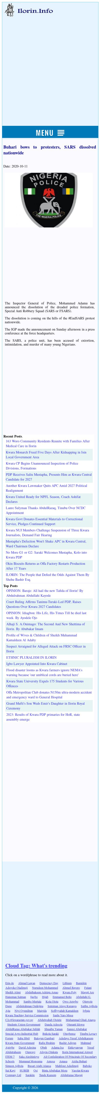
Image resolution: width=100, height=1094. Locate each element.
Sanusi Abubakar (77, 1029)
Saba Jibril (23, 1038)
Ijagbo (34, 997)
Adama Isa (57, 1047)
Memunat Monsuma (30, 1061)
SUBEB (24, 1070)
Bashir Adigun (67, 1043)
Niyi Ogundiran (24, 1010)
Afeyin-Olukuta (49, 1052)
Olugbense (69, 1033)
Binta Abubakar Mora (54, 1070)
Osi (35, 1070)
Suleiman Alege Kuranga (62, 1006)
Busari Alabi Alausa (39, 1066)
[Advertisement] (50, 66)
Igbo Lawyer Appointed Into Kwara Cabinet (36, 663)
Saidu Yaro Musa (63, 1015)
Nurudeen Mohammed (45, 987)
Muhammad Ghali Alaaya (80, 1020)
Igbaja (86, 1010)
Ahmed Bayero (71, 987)
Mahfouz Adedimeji (66, 1066)
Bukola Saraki (50, 1033)
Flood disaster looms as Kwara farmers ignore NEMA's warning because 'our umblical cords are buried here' (44, 672)
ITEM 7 (10, 1056)
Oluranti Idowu (75, 1024)
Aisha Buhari (79, 1061)
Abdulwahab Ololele (49, 1020)
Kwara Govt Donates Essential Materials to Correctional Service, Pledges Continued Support (44, 521)
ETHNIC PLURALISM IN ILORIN (31, 657)
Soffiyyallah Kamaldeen (64, 1010)
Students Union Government (23, 1024)
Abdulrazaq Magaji (71, 1075)
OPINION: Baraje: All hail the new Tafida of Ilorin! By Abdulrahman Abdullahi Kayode (44, 593)
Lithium (67, 983)
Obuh (43, 1047)
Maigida (42, 1010)
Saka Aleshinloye (29, 1056)
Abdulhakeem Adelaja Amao (41, 992)
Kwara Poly (69, 992)
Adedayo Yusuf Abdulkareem (76, 1038)
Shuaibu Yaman (53, 1029)
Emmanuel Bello (62, 997)
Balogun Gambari (44, 1038)
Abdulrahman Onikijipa (29, 1006)
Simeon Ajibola (14, 1066)
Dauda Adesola (53, 1024)
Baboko (87, 1066)
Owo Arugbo (70, 1001)
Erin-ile (9, 983)
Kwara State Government (19, 1043)
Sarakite (30, 1075)
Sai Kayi (10, 1070)
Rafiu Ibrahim (47, 1043)
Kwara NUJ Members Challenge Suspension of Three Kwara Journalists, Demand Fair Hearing (47, 532)
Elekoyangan (75, 1047)
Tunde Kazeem (47, 1075)
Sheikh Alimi (13, 992)
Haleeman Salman (15, 997)
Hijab (45, 997)
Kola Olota (52, 1001)
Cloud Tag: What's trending (36, 965)
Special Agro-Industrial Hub (21, 1033)
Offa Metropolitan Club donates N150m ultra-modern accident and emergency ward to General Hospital (49, 694)
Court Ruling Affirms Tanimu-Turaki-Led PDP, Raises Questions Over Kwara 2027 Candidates (43, 604)
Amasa (63, 1061)
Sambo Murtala (32, 1001)
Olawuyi (30, 1052)
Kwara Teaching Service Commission (27, 1015)
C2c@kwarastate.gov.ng (19, 1020)
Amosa (51, 1061)
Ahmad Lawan (26, 983)
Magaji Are (87, 992)
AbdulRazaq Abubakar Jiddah (22, 1029)
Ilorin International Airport (77, 1052)
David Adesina (27, 1047)
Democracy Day (49, 983)
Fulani (88, 987)
